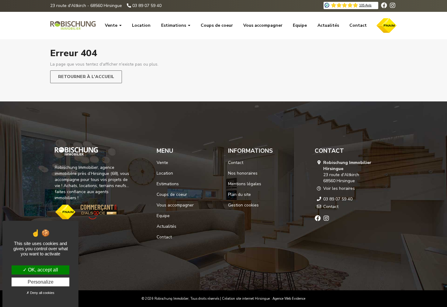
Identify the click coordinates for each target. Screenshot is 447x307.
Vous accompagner (262, 25)
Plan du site (239, 194)
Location (141, 25)
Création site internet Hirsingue (246, 298)
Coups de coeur (217, 25)
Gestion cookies (243, 205)
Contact (358, 25)
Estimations (174, 25)
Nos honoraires (243, 173)
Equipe (300, 25)
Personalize (41, 282)
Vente (112, 25)
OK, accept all (42, 269)
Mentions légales (244, 184)
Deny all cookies (41, 293)
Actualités (328, 25)
